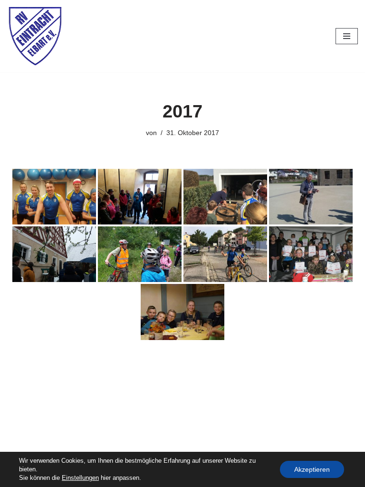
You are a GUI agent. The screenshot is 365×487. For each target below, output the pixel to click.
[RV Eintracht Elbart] (35, 36)
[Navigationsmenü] (347, 36)
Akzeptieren (312, 469)
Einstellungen (80, 477)
